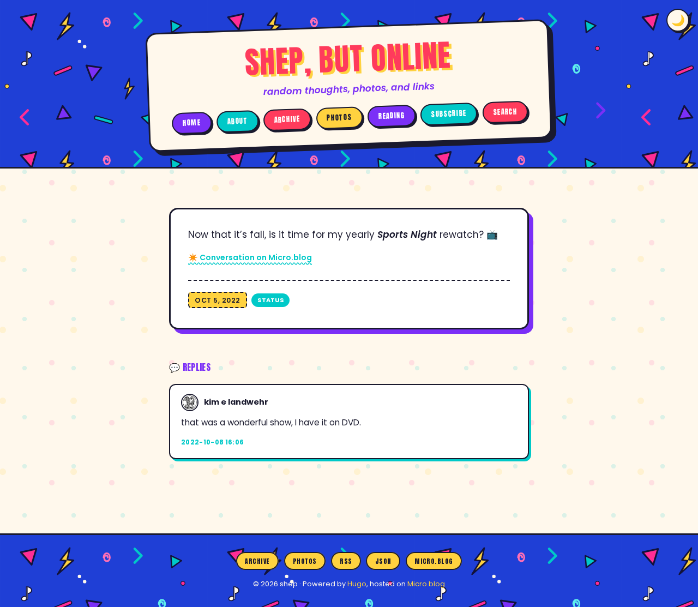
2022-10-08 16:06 (212, 442)
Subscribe (449, 113)
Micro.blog (433, 561)
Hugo (356, 583)
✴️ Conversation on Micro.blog (250, 257)
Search (506, 112)
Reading (391, 116)
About (237, 121)
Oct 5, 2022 (217, 300)
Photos (339, 117)
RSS (346, 561)
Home (192, 122)
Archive (287, 119)
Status (270, 300)
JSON (383, 561)
